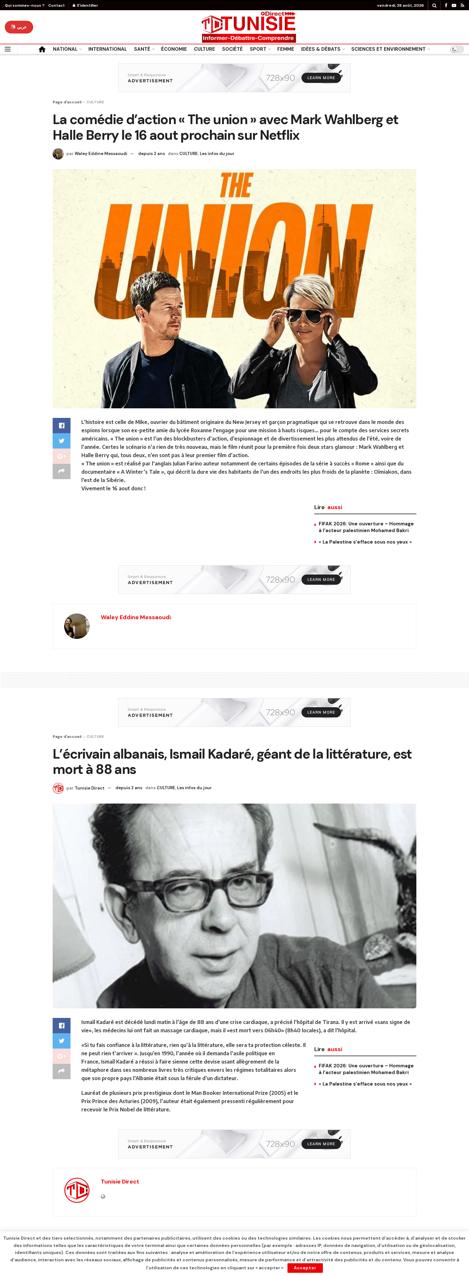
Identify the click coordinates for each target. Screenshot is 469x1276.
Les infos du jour (217, 153)
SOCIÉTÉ (232, 49)
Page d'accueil (67, 102)
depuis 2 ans (151, 153)
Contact (56, 5)
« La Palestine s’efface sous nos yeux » (365, 542)
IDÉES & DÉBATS (320, 49)
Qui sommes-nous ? (24, 5)
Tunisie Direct (90, 787)
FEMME (285, 49)
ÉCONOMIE (174, 49)
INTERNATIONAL (107, 49)
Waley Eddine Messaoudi (101, 153)
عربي (21, 27)
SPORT (258, 49)
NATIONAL (65, 49)
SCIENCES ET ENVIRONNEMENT (388, 49)
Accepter (305, 1268)
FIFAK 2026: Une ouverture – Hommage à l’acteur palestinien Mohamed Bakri (366, 527)
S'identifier (87, 5)
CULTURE (204, 49)
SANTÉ (142, 49)
